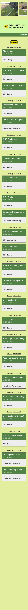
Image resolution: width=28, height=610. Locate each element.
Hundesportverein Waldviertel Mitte (17, 26)
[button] (14, 55)
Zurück (14, 42)
